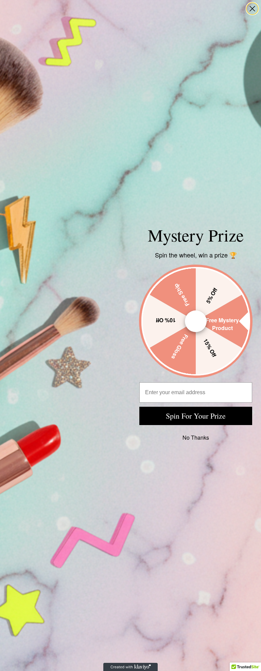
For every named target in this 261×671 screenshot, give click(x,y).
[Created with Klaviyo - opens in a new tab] (130, 667)
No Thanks (195, 437)
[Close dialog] (252, 9)
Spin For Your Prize (196, 416)
